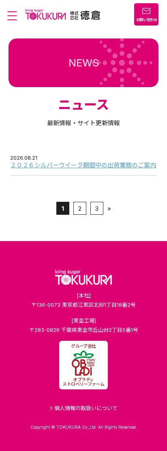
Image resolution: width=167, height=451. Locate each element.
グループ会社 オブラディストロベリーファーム (83, 365)
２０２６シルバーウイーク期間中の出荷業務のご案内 (83, 165)
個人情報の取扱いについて (85, 408)
